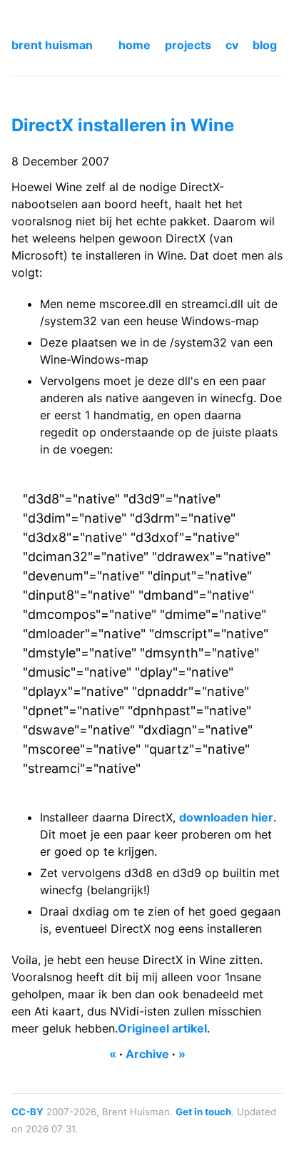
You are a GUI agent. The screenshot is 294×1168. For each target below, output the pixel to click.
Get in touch (203, 1111)
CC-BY (27, 1111)
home (134, 45)
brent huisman (52, 45)
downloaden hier (226, 817)
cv (231, 45)
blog (265, 45)
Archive (147, 1054)
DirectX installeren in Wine (122, 125)
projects (188, 45)
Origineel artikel (162, 1028)
